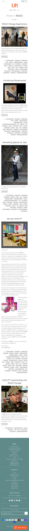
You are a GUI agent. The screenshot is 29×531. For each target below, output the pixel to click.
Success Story (10, 132)
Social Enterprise (23, 69)
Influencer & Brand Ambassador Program (14, 480)
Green (12, 362)
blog (7, 62)
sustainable (24, 132)
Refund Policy (14, 483)
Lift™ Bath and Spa (14, 446)
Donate (14, 478)
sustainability (6, 72)
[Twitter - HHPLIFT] (9, 500)
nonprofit (21, 67)
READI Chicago (11, 69)
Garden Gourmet (14, 451)
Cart (25, 1)
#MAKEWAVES (17, 60)
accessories (6, 197)
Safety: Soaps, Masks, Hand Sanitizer (14, 459)
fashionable (15, 204)
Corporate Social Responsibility (9, 124)
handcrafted (7, 127)
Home (11, 10)
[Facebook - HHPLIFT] (12, 500)
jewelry (12, 363)
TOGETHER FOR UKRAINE (14, 449)
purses (9, 365)
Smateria (25, 207)
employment (24, 64)
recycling (25, 365)
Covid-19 (22, 356)
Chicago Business (7, 64)
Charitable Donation (14, 465)
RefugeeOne (16, 129)
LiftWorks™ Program (14, 475)
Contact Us (18, 495)
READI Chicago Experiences (14, 24)
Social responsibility (16, 71)
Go (26, 513)
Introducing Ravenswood (14, 80)
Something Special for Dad (14, 142)
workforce (13, 72)
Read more (4, 56)
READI (26, 67)
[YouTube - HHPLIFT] (19, 500)
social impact (7, 71)
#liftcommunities (9, 60)
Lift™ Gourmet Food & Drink (14, 448)
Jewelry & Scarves (14, 462)
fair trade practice (18, 65)
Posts (14, 10)
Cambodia (25, 197)
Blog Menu (14, 19)
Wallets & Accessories (14, 455)
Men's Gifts (14, 460)
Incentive (8, 363)
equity (5, 65)
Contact (14, 477)
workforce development (22, 72)
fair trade (11, 65)
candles (11, 62)
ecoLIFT (4, 202)
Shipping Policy (14, 488)
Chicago (25, 62)
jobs (13, 67)
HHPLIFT (9, 67)
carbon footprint (23, 120)
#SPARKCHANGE (24, 60)
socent (17, 69)
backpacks (13, 197)
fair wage (5, 204)
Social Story (24, 71)
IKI (17, 205)
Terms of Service (14, 486)
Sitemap (14, 481)
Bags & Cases (14, 454)
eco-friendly (18, 64)
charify (20, 355)
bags (17, 197)
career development (18, 62)
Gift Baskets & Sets (14, 463)
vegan (20, 370)
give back (25, 65)
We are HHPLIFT (14, 218)
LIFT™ (17, 67)
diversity (22, 124)
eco (13, 64)
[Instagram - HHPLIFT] (14, 500)
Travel (14, 457)
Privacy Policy (14, 485)
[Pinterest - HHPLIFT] (17, 500)
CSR (18, 124)
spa (26, 369)
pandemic (5, 365)
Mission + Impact (14, 474)
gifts (21, 204)
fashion (10, 204)
